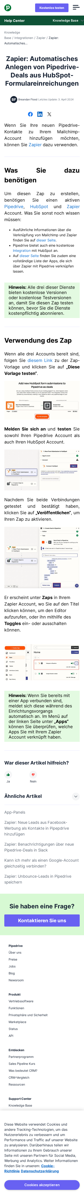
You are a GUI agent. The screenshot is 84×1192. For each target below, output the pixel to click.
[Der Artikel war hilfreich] (8, 775)
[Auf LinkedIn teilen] (39, 115)
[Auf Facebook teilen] (30, 115)
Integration (22, 250)
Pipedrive (13, 206)
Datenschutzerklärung (40, 1171)
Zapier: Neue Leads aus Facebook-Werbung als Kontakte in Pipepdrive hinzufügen (36, 828)
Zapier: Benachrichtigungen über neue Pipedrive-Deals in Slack (39, 847)
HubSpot (39, 206)
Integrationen (23, 38)
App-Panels (14, 812)
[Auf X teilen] (49, 115)
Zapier (40, 38)
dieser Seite (46, 240)
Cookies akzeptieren (42, 1185)
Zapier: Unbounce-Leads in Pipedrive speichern (37, 879)
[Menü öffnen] (76, 8)
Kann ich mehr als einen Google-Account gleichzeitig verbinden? (41, 863)
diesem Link (40, 360)
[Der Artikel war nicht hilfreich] (33, 775)
